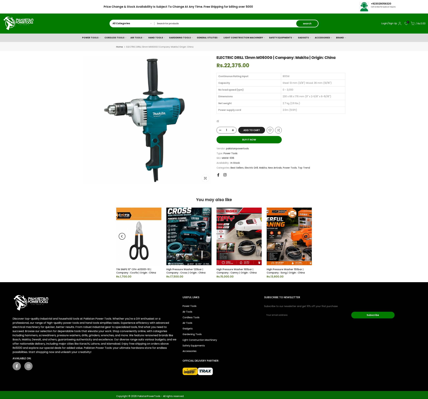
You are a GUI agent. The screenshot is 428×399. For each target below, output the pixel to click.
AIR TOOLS (136, 37)
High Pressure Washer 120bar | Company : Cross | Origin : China (185, 271)
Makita (263, 167)
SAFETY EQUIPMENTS (280, 37)
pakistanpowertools (237, 148)
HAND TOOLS (155, 37)
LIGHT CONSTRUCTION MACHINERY (243, 37)
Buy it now (249, 139)
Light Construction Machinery (200, 340)
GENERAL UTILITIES (207, 37)
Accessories (189, 351)
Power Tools (230, 153)
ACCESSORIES (322, 37)
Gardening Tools (192, 334)
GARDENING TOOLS (180, 37)
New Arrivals (275, 167)
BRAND (340, 37)
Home (119, 46)
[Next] (306, 236)
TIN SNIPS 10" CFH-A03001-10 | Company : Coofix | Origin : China (136, 271)
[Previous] (122, 236)
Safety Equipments (194, 345)
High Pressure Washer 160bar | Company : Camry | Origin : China (237, 271)
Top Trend (304, 167)
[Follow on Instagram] (225, 174)
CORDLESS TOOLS (114, 37)
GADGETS (303, 37)
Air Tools (187, 311)
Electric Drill (251, 167)
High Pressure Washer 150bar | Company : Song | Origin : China (286, 271)
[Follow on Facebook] (218, 175)
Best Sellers (237, 167)
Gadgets (188, 328)
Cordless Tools (191, 317)
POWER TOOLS (90, 37)
